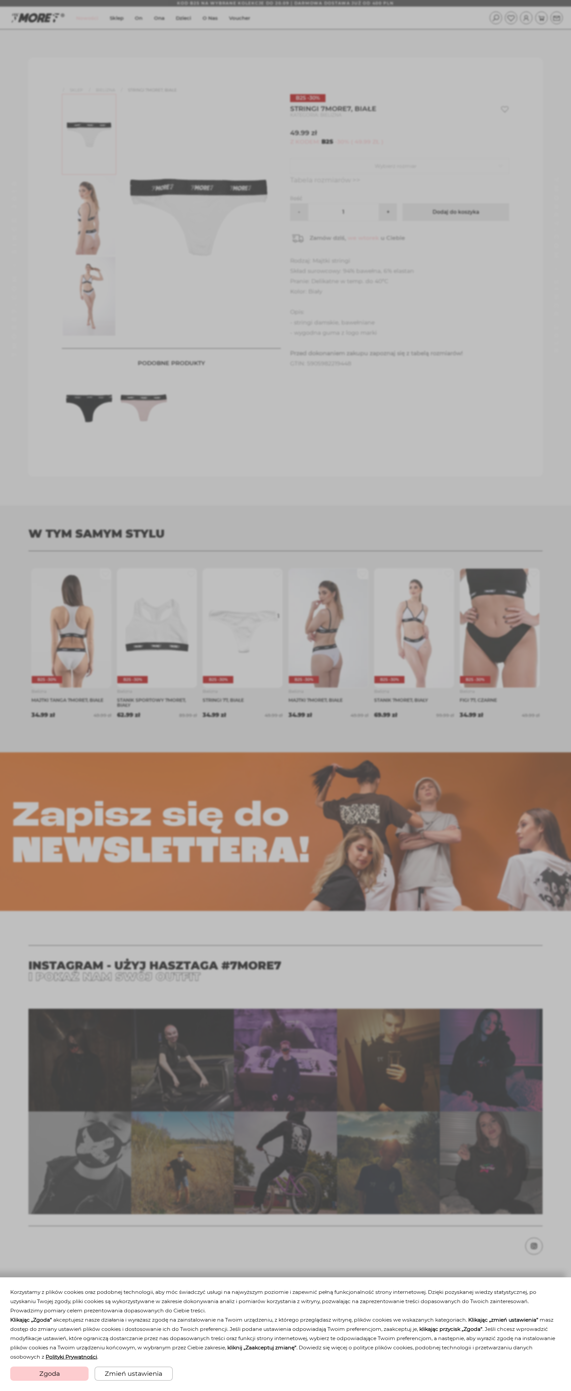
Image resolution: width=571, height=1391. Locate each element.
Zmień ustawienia (133, 1373)
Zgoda (49, 1373)
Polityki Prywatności (71, 1357)
